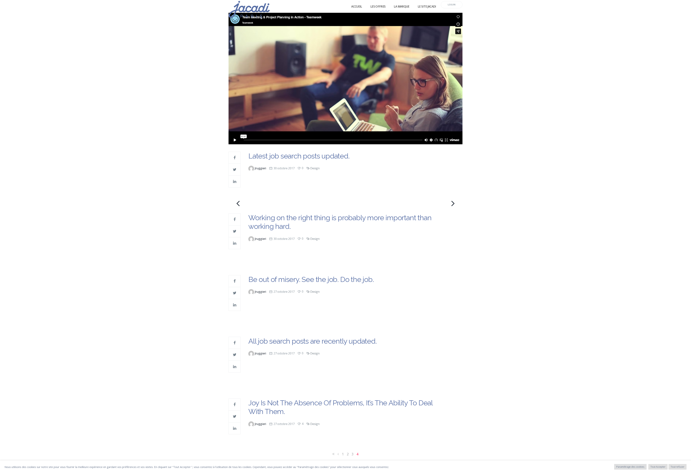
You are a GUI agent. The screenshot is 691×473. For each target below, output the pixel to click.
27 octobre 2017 (284, 292)
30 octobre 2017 (284, 168)
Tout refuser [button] (677, 466)
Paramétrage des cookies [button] (630, 466)
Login (452, 4)
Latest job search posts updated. (298, 156)
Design (314, 168)
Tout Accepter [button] (658, 466)
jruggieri (260, 168)
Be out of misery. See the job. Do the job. (311, 279)
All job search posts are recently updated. (312, 341)
